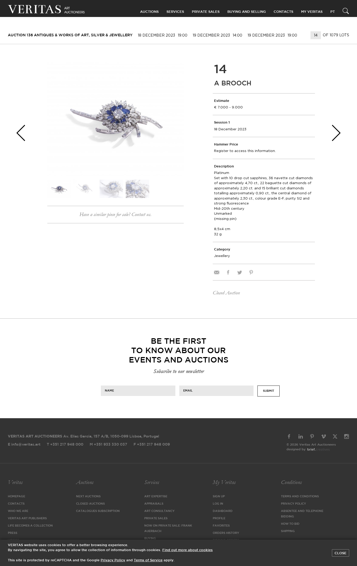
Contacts (16, 504)
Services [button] (175, 11)
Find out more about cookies (187, 550)
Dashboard (223, 511)
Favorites (221, 525)
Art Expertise (155, 496)
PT (332, 11)
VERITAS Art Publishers (27, 518)
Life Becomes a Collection (30, 525)
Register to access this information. (245, 151)
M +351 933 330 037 (108, 444)
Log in (218, 504)
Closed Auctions (90, 504)
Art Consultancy (159, 511)
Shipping (288, 531)
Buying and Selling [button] (246, 11)
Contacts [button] (283, 11)
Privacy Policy (293, 504)
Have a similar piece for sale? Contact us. (115, 214)
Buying (150, 538)
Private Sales (206, 11)
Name (109, 390)
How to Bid (290, 524)
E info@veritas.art (24, 444)
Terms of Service (148, 560)
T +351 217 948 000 (65, 444)
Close (341, 553)
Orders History (226, 533)
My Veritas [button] (312, 11)
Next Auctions (88, 496)
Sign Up (219, 496)
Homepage (16, 496)
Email (188, 390)
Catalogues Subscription (98, 511)
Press (12, 533)
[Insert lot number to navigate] (316, 35)
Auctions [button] (149, 11)
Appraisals (153, 504)
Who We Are (18, 511)
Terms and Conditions (300, 496)
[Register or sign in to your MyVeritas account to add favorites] (176, 70)
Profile (219, 518)
